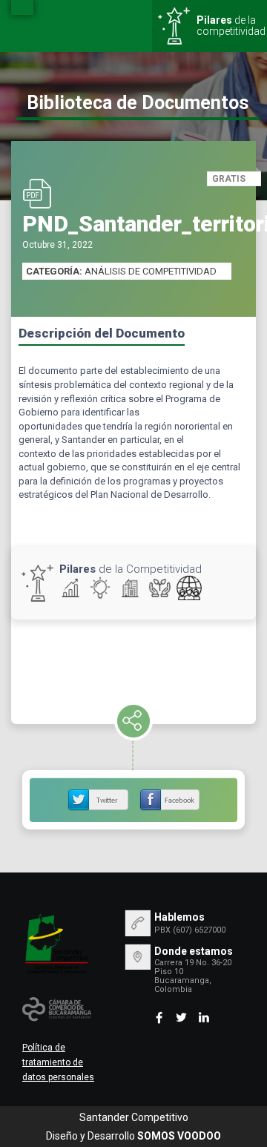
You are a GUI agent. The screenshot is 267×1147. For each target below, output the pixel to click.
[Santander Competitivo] (56, 944)
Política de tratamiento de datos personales (58, 1062)
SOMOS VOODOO (179, 1136)
